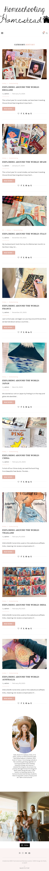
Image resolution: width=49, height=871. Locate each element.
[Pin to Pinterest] (26, 114)
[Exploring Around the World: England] (24, 64)
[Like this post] (18, 114)
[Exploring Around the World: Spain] (24, 139)
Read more (8, 109)
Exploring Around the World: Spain (24, 162)
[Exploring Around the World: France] (24, 283)
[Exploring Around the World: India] (24, 582)
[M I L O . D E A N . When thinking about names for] (24, 816)
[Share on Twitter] (23, 114)
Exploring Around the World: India (24, 604)
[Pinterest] (20, 853)
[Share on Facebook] (21, 114)
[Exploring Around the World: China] (24, 432)
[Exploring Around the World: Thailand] (24, 507)
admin (6, 94)
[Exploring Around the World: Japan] (24, 358)
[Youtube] (26, 853)
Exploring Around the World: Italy (24, 233)
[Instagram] (23, 853)
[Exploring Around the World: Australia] (24, 654)
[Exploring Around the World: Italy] (24, 211)
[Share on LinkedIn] (28, 114)
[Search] (47, 33)
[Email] (29, 853)
